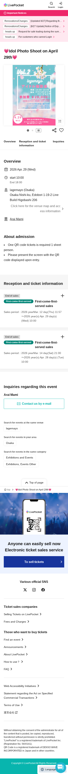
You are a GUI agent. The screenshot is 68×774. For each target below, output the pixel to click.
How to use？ (12, 661)
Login (60, 7)
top (8, 489)
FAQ (6, 669)
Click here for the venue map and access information (35, 208)
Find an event (12, 639)
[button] (28, 130)
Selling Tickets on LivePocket (21, 614)
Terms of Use (12, 705)
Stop (38, 130)
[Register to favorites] (61, 130)
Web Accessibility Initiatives (20, 685)
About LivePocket (14, 654)
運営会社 (9, 712)
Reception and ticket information (32, 143)
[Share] (54, 130)
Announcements (13, 647)
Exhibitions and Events (19, 457)
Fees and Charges (15, 621)
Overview (10, 141)
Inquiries (58, 141)
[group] (34, 95)
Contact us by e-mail (36, 403)
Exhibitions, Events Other (21, 464)
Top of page (36, 482)
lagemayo (12, 428)
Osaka (10, 442)
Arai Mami (16, 219)
